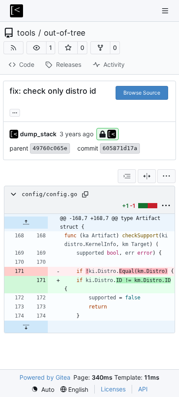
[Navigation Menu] (166, 10)
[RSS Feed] (13, 47)
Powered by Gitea (45, 377)
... (14, 112)
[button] (36, 47)
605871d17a (120, 148)
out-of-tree (64, 33)
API (143, 389)
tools (26, 33)
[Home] (16, 11)
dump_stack (38, 134)
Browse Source (141, 92)
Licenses (113, 389)
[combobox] (127, 176)
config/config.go (49, 194)
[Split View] (147, 176)
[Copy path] (85, 194)
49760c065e (50, 148)
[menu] (166, 176)
